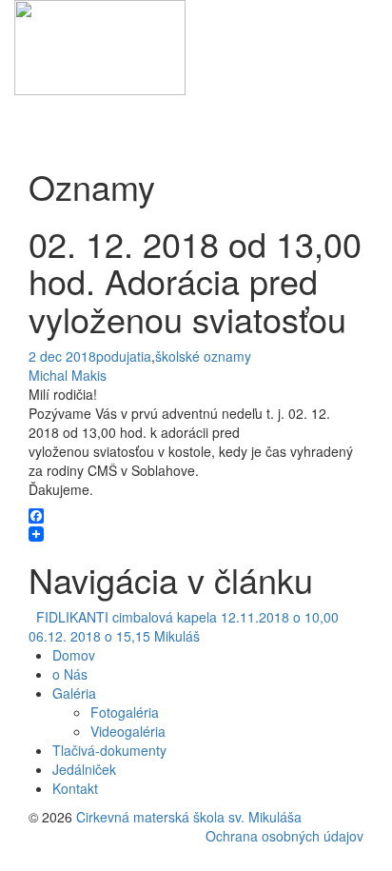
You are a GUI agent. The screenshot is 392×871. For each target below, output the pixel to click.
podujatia (123, 356)
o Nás (70, 673)
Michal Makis (68, 375)
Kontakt (75, 788)
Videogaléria (128, 731)
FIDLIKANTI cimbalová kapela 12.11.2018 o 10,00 (184, 616)
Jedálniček (84, 769)
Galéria (74, 693)
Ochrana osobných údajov (284, 835)
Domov (73, 654)
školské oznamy (203, 356)
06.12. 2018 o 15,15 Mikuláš (118, 635)
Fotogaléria (124, 712)
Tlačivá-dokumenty (109, 750)
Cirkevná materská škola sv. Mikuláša (189, 816)
